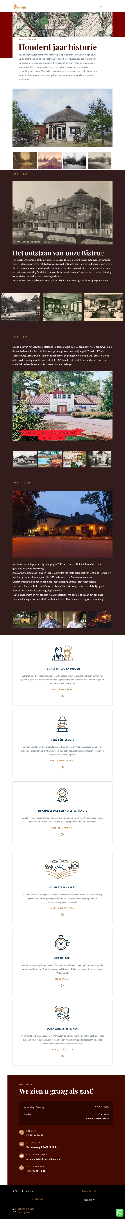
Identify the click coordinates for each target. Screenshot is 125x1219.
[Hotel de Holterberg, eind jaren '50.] (25, 466)
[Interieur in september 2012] (99, 627)
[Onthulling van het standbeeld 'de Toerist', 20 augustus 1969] (99, 466)
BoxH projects (25, 1212)
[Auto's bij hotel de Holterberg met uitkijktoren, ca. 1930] (74, 168)
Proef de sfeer (62, 689)
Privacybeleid (89, 1191)
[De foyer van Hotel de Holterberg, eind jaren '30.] (62, 319)
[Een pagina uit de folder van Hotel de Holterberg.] (50, 466)
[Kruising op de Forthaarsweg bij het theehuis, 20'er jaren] (25, 168)
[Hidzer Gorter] (50, 627)
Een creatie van (26, 1208)
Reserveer (62, 978)
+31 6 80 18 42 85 (35, 1170)
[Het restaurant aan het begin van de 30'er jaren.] (103, 319)
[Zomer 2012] (25, 627)
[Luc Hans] (74, 627)
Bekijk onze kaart (62, 760)
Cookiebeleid (36, 1199)
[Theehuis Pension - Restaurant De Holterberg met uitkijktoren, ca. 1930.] (99, 168)
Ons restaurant (62, 827)
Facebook (87, 1199)
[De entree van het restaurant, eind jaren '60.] (74, 466)
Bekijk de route (62, 1049)
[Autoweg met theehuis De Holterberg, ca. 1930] (50, 168)
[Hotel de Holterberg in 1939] (20, 319)
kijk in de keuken (62, 908)
